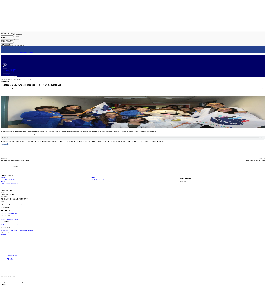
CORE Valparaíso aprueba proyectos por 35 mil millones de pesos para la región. (17, 230)
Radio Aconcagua (6, 73)
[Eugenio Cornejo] (4, 88)
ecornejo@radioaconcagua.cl (11, 255)
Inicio (4, 63)
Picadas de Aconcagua (11, 69)
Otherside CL (10, 258)
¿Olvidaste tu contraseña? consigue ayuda (10, 39)
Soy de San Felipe (10, 70)
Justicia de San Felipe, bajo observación (8, 179)
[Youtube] (16, 266)
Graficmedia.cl (11, 259)
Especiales (5, 68)
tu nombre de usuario (18, 34)
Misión (7, 74)
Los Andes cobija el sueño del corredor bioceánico (10, 183)
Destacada (6, 81)
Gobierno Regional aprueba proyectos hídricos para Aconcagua (15, 160)
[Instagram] (5, 266)
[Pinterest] (23, 92)
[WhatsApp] (28, 92)
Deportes (5, 66)
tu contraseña (16, 36)
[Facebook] (13, 92)
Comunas (5, 65)
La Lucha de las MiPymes (12, 71)
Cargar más (3, 234)
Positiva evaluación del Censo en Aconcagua (255, 160)
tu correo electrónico (17, 42)
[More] (33, 92)
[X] (18, 92)
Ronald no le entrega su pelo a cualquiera (98, 179)
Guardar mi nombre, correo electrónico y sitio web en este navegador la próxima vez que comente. (23, 204)
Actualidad (5, 64)
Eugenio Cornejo (12, 88)
